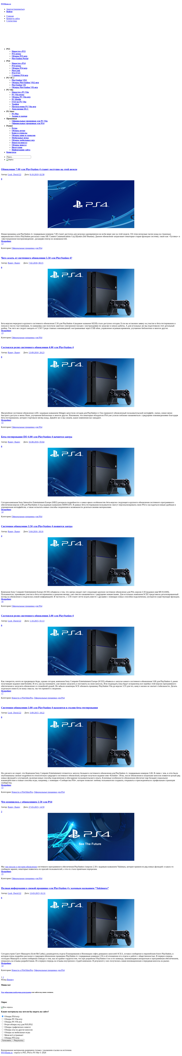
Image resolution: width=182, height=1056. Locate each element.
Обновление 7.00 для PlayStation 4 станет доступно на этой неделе (39, 169)
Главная (10, 16)
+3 (2, 243)
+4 (2, 512)
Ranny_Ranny (14, 263)
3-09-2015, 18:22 (37, 713)
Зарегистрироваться (15, 9)
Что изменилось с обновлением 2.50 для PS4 (26, 801)
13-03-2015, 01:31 (37, 893)
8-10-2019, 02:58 (37, 174)
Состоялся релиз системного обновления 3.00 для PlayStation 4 (37, 615)
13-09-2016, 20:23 (36, 352)
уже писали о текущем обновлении (21, 867)
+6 (2, 601)
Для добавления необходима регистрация (16, 992)
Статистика (11, 21)
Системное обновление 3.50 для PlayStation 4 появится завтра (36, 526)
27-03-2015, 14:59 (36, 807)
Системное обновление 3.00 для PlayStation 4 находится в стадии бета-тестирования (49, 707)
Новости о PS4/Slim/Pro (22, 698)
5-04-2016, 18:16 (36, 531)
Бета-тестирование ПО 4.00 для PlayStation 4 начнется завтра (36, 436)
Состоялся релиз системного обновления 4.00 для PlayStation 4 (37, 347)
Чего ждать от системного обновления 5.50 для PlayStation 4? (36, 257)
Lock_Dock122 (14, 174)
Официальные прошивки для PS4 (27, 248)
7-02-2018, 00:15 (36, 263)
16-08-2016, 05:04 (36, 442)
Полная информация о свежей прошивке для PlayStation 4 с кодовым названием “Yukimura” (55, 888)
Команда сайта (13, 18)
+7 (2, 693)
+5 (2, 422)
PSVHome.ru (6, 4)
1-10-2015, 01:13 (37, 621)
